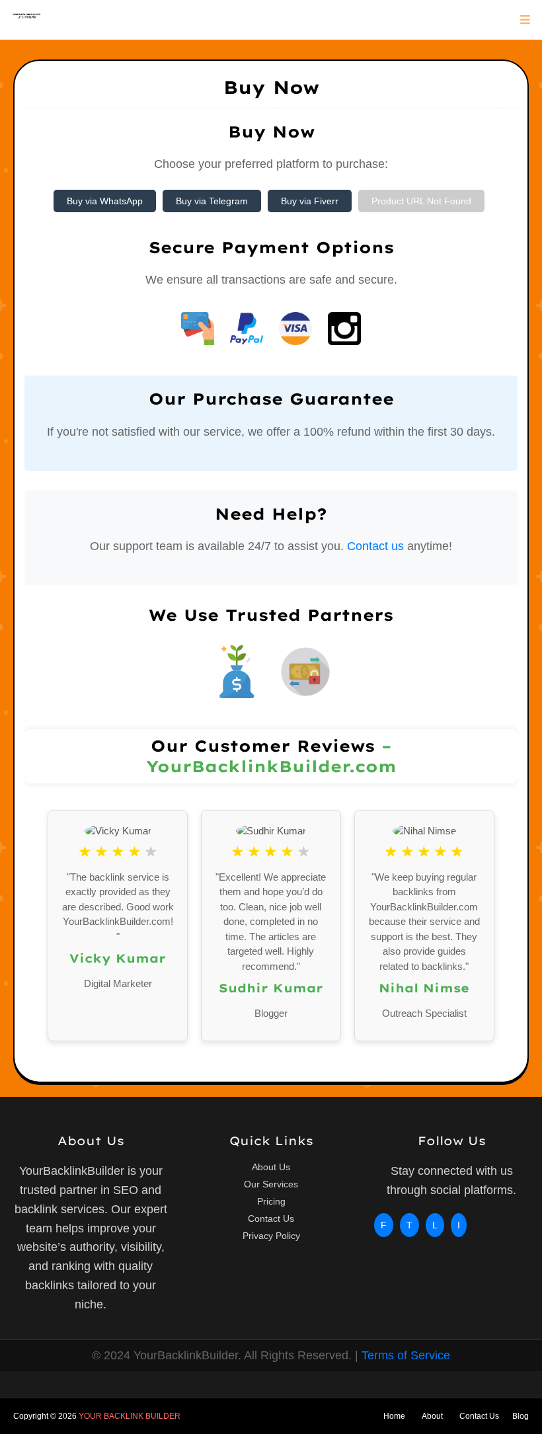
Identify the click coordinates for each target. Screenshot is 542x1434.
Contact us (375, 546)
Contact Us (271, 1218)
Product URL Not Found (421, 201)
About (432, 1416)
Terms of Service (406, 1355)
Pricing (271, 1201)
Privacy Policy (271, 1235)
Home (394, 1416)
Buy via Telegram (212, 201)
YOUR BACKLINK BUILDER (129, 1416)
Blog (520, 1416)
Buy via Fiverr (309, 201)
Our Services (271, 1184)
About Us (271, 1167)
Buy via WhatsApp (105, 201)
